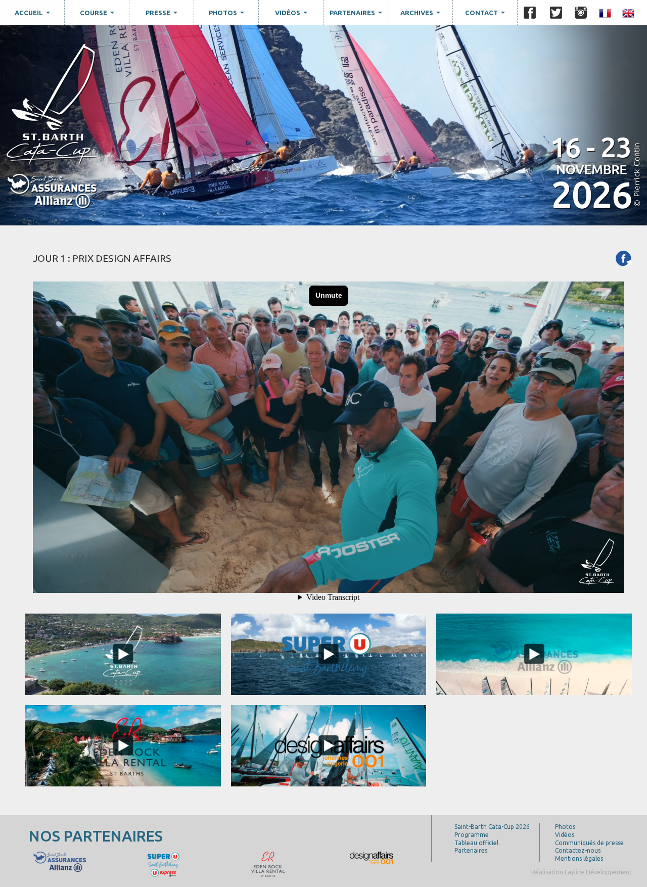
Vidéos (292, 15)
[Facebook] (530, 13)
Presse (163, 15)
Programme (471, 834)
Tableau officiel (476, 842)
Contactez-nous (577, 850)
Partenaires (357, 15)
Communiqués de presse (589, 842)
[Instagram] (581, 13)
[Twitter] (556, 13)
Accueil (34, 15)
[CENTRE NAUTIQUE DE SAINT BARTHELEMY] (59, 860)
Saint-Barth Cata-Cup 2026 (492, 826)
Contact (486, 15)
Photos (228, 15)
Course (98, 15)
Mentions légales (579, 858)
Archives (421, 15)
